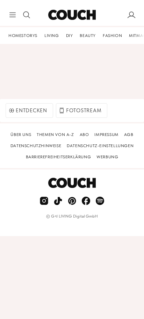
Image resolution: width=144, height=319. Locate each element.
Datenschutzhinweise (35, 145)
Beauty (88, 35)
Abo (84, 134)
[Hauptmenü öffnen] (12, 15)
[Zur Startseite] (71, 15)
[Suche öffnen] (26, 15)
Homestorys (22, 35)
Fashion (112, 35)
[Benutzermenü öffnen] (131, 15)
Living (51, 35)
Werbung (107, 156)
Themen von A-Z (55, 134)
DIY (69, 35)
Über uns (20, 134)
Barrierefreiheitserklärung (58, 156)
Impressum (106, 134)
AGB (129, 134)
